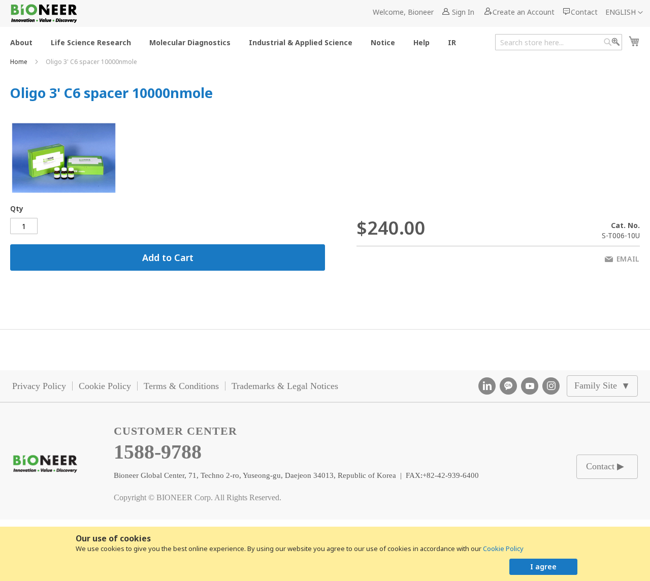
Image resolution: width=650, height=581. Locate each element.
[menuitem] (21, 41)
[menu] (236, 41)
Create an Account (524, 12)
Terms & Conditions (181, 386)
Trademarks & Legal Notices (285, 386)
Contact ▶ (605, 466)
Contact (584, 12)
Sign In (463, 12)
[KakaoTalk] (508, 386)
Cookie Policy (503, 548)
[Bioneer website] (43, 13)
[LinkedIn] (487, 386)
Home (19, 61)
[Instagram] (551, 386)
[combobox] (558, 42)
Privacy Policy (39, 386)
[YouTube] (529, 386)
